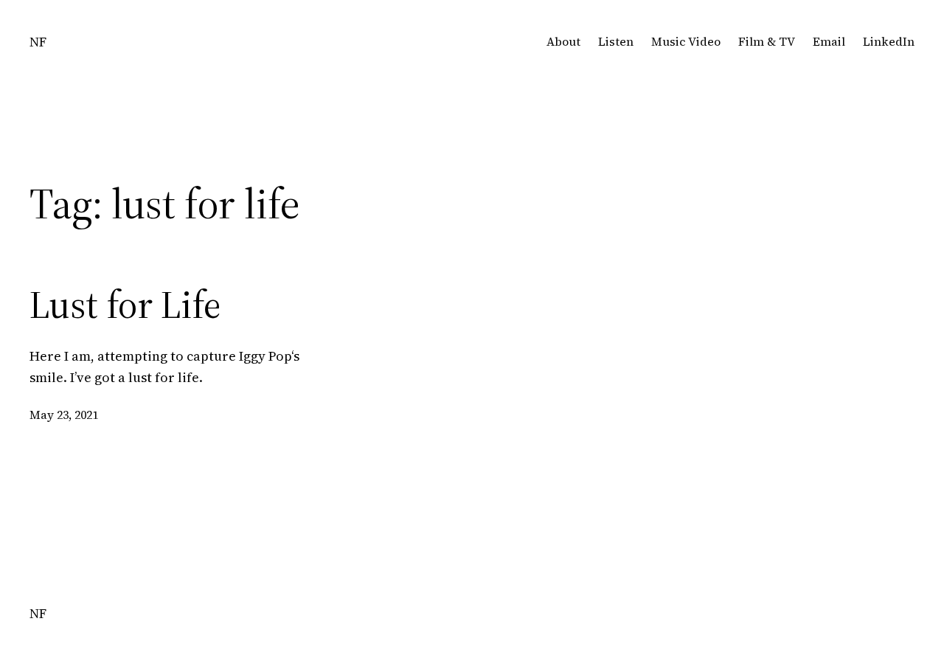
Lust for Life (125, 305)
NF (38, 41)
